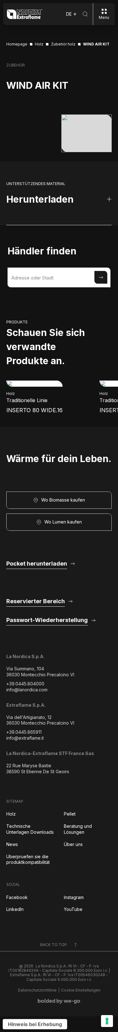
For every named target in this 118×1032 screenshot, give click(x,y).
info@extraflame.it (25, 738)
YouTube (73, 909)
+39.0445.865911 (24, 732)
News (12, 844)
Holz (11, 814)
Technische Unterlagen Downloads (30, 829)
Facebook (17, 897)
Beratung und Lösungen (78, 829)
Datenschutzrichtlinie (37, 990)
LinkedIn (15, 909)
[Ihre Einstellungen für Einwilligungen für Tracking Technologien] (107, 1021)
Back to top (53, 944)
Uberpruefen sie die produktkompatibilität (28, 859)
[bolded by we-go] (59, 1001)
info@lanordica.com (27, 689)
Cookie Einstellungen (80, 990)
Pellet (70, 814)
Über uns (73, 844)
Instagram (74, 897)
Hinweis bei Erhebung (35, 1024)
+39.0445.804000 (25, 683)
